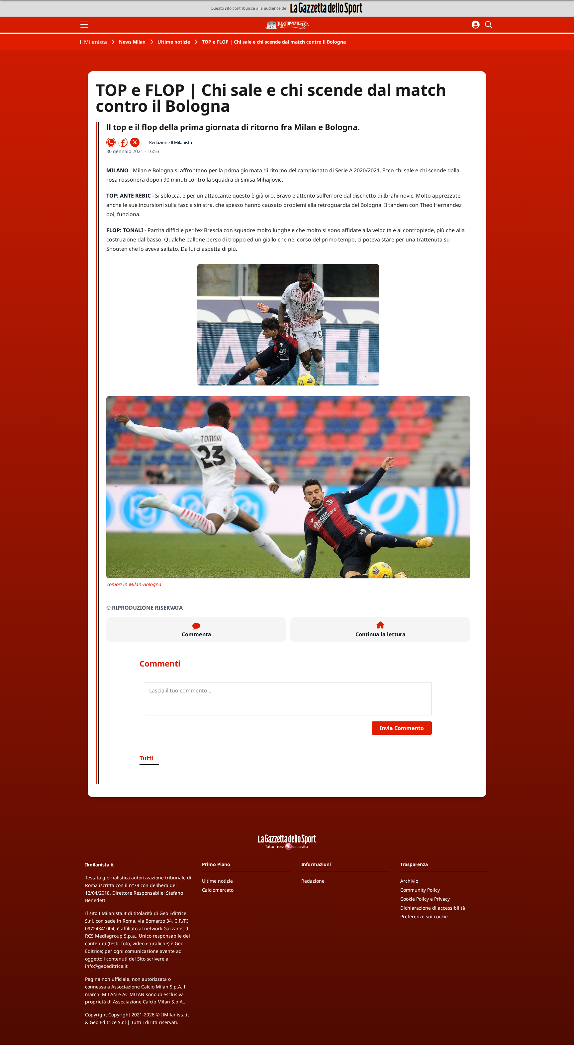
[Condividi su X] (135, 142)
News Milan (132, 42)
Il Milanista (93, 42)
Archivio (409, 881)
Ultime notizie (173, 42)
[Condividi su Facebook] (123, 142)
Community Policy (420, 890)
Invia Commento (402, 728)
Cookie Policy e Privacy (425, 899)
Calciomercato (218, 890)
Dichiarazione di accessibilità (432, 908)
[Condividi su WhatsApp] (111, 142)
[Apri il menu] (84, 24)
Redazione (313, 881)
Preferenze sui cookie (424, 916)
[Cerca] (489, 24)
